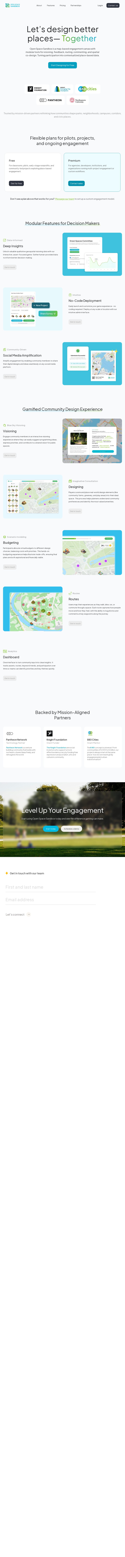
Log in (100, 5)
